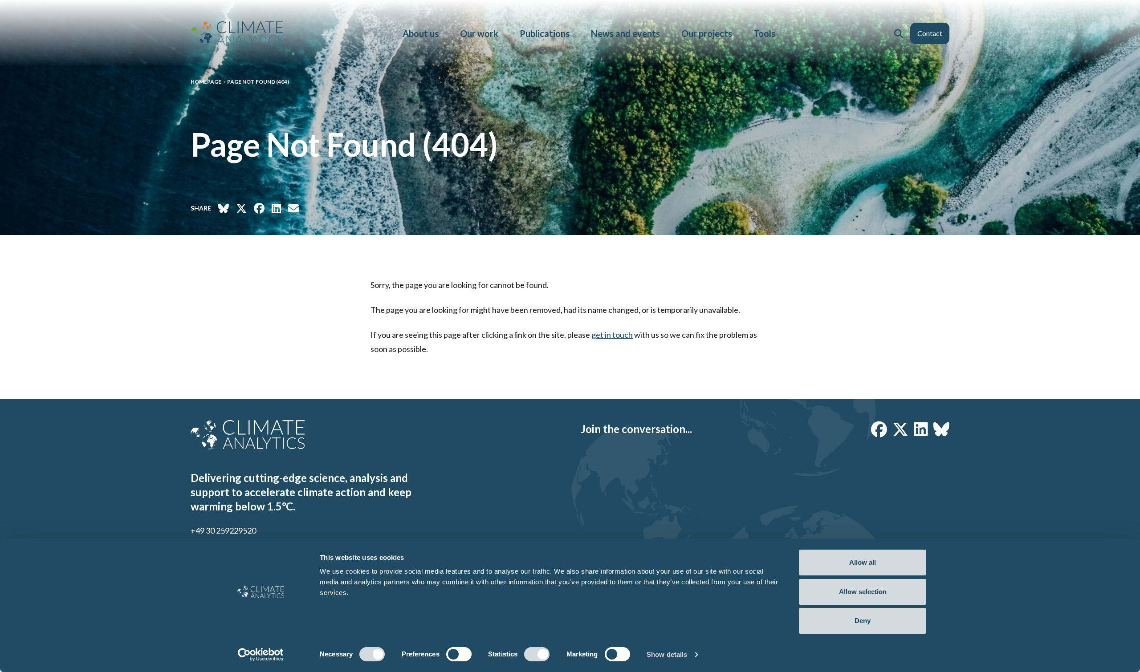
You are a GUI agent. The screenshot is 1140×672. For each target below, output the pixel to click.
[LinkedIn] (921, 429)
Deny (863, 620)
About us (421, 33)
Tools (764, 33)
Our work (479, 33)
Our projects (706, 33)
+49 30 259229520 (223, 530)
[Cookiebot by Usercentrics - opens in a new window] (261, 654)
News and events (625, 33)
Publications (545, 33)
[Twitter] (900, 429)
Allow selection (863, 591)
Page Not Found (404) (258, 81)
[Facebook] (879, 429)
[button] (898, 33)
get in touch (612, 335)
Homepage (206, 81)
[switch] (459, 654)
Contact (929, 33)
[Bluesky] (941, 429)
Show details (667, 654)
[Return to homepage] (237, 33)
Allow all (862, 562)
